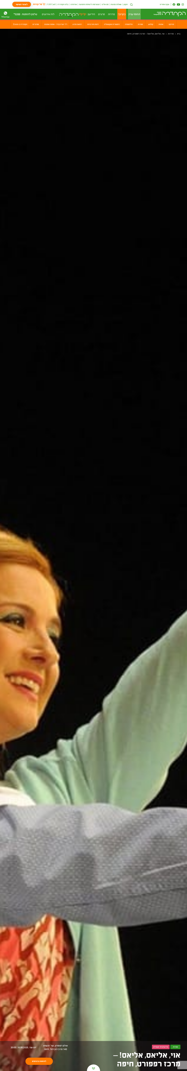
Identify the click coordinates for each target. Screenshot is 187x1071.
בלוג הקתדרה (62, 4)
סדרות (171, 33)
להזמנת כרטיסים (39, 1061)
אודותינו (73, 4)
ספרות (175, 1047)
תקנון (125, 4)
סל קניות (37, 4)
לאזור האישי (22, 4)
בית (178, 33)
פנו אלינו (105, 4)
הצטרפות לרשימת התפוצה (89, 4)
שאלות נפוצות (115, 4)
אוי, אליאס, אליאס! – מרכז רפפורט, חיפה (146, 33)
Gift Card (51, 4)
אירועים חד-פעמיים (160, 1047)
